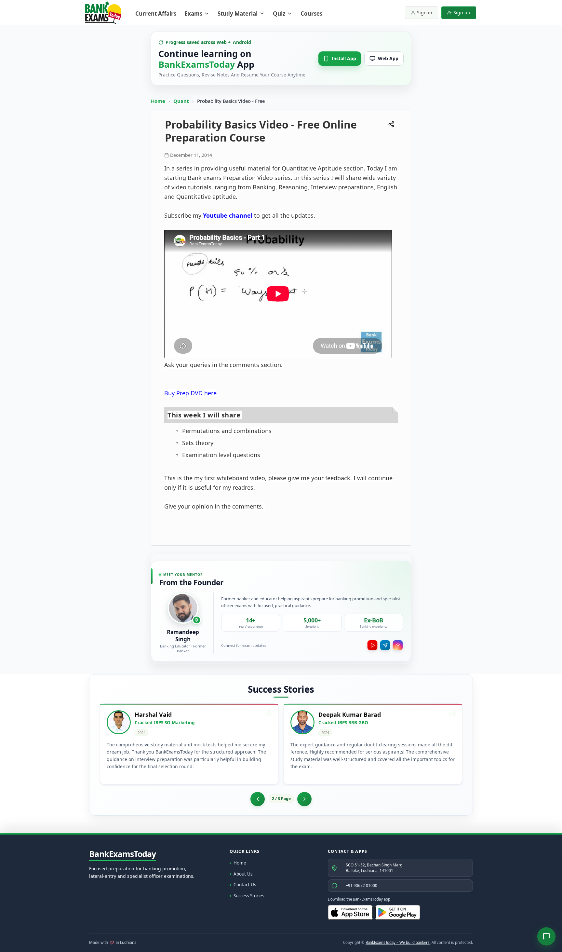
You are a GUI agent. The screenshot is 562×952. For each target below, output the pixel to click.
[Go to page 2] (257, 799)
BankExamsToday (122, 854)
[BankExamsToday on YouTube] (372, 645)
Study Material (238, 13)
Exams (193, 13)
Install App (344, 58)
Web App (388, 58)
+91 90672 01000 (361, 885)
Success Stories (249, 896)
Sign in (424, 12)
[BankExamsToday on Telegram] (385, 645)
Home (158, 101)
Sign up (461, 12)
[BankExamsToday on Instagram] (398, 645)
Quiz (279, 13)
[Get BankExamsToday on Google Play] (397, 912)
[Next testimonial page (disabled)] (304, 799)
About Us (243, 874)
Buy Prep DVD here (190, 393)
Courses (311, 13)
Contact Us (245, 885)
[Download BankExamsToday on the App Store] (350, 912)
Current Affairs (155, 13)
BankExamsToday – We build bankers (398, 942)
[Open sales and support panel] (546, 936)
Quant (181, 101)
